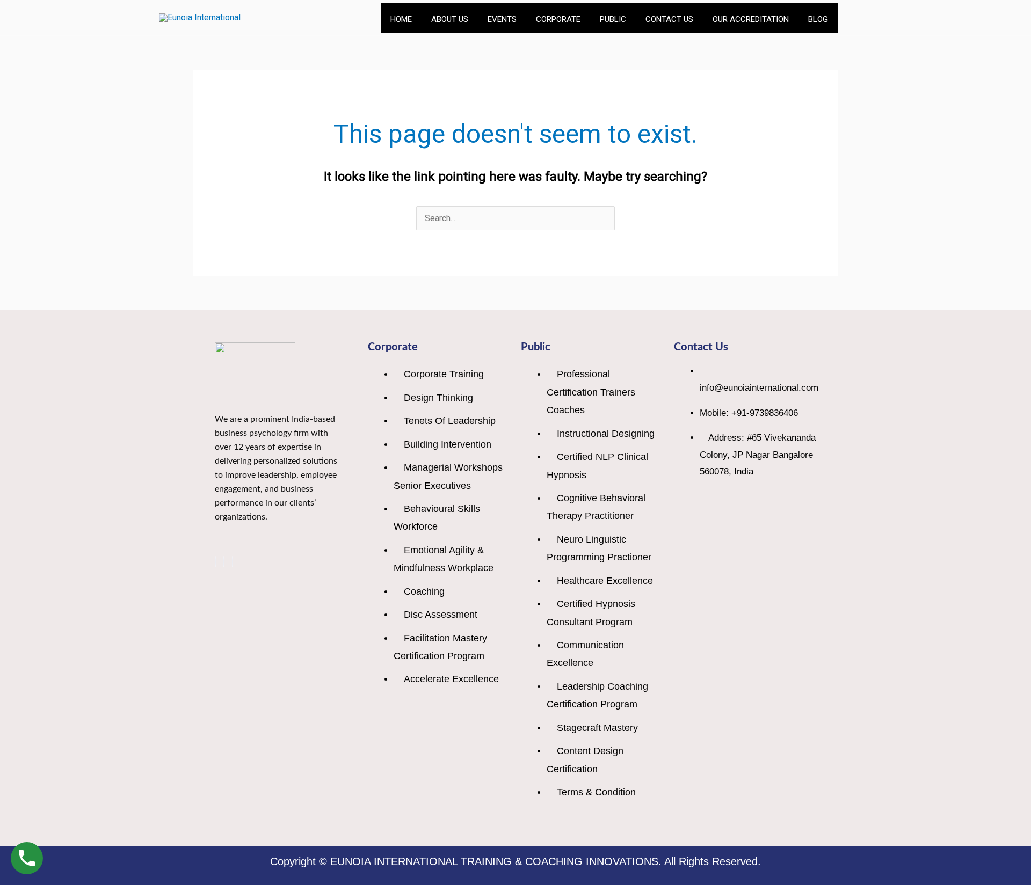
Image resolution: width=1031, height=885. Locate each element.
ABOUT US (449, 19)
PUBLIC (613, 19)
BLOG (818, 19)
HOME (401, 19)
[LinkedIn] (223, 561)
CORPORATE (558, 19)
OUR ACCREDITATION (751, 19)
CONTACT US (669, 19)
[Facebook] (215, 561)
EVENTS (502, 19)
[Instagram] (232, 561)
